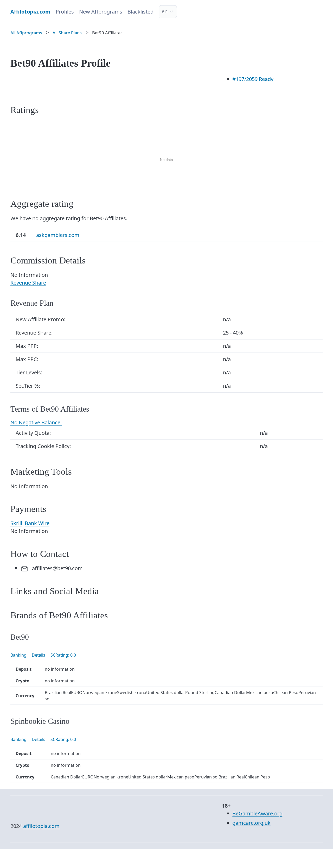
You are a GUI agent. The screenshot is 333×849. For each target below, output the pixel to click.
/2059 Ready (252, 79)
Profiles (65, 11)
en (165, 11)
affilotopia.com (41, 825)
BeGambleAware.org (257, 813)
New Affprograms (100, 11)
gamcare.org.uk (251, 822)
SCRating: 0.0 (63, 655)
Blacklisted (140, 11)
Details (38, 655)
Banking (18, 655)
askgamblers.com (57, 234)
